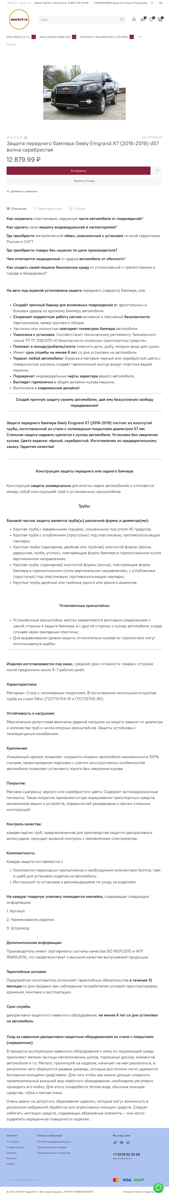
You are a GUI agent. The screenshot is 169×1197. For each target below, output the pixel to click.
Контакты (12, 1158)
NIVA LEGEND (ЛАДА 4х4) (55, 37)
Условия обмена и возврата (52, 1147)
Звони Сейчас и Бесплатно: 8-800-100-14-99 (61, 2)
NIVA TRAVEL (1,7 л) (18, 37)
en (152, 2)
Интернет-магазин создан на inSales (142, 1191)
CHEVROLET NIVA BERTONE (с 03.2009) (104, 37)
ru (161, 2)
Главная (11, 44)
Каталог (11, 1163)
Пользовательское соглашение (53, 1152)
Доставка (11, 1152)
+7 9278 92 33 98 (126, 1154)
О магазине (13, 1141)
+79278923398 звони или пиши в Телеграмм (120, 2)
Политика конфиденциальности (54, 1141)
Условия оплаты (15, 1147)
